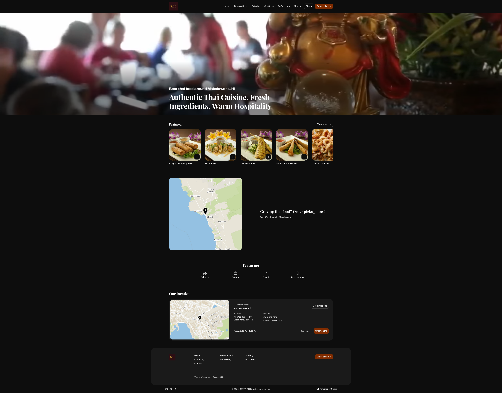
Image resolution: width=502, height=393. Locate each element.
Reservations (240, 6)
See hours (305, 331)
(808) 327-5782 (270, 317)
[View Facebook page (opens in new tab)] (166, 389)
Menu (227, 6)
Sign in (309, 6)
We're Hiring (284, 6)
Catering (256, 6)
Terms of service (202, 377)
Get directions (320, 305)
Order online (321, 331)
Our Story (269, 6)
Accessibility (219, 377)
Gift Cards (250, 359)
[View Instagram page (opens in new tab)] (170, 389)
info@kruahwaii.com (272, 320)
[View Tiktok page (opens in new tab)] (175, 389)
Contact (198, 363)
